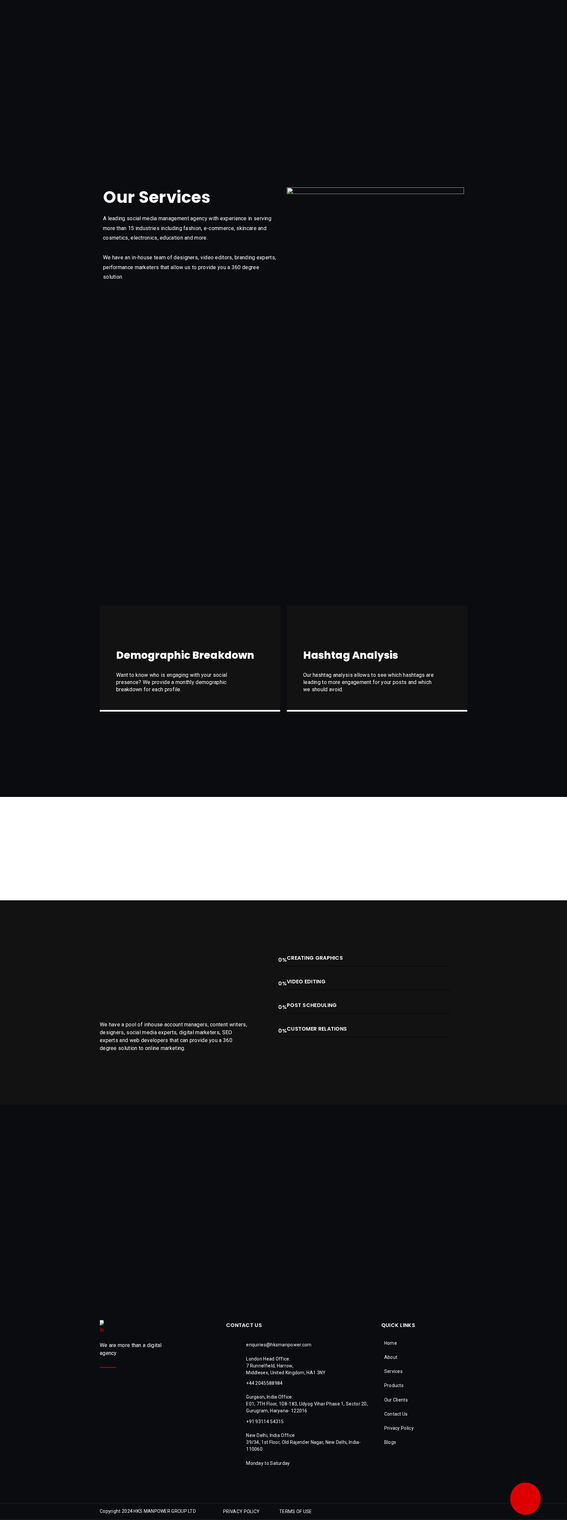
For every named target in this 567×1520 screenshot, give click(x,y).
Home (390, 1343)
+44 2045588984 (264, 1383)
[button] (241, 1512)
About (391, 1357)
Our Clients (396, 1399)
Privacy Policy (399, 1428)
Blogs (390, 1442)
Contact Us (396, 1414)
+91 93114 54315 (265, 1421)
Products (394, 1385)
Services (393, 1371)
